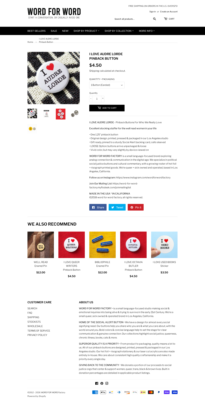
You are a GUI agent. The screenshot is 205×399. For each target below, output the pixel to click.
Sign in (152, 11)
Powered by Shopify (36, 396)
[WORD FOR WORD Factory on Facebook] (96, 383)
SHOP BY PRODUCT (86, 31)
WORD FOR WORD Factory (53, 392)
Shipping (94, 70)
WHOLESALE (35, 326)
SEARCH (32, 308)
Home (30, 42)
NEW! (65, 31)
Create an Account (169, 11)
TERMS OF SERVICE (38, 330)
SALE (54, 31)
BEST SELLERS (36, 31)
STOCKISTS (34, 321)
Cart (171, 19)
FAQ (29, 312)
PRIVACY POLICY (37, 335)
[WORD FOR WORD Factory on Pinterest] (101, 383)
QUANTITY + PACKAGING (102, 79)
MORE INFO (146, 31)
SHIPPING (33, 317)
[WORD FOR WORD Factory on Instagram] (106, 383)
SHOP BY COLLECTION (118, 31)
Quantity (93, 93)
